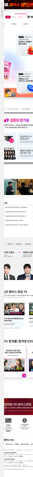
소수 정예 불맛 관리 (13, 109)
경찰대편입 (19, 244)
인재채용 (16, 444)
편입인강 (20, 17)
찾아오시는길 (9, 444)
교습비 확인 (21, 456)
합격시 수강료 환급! (21, 13)
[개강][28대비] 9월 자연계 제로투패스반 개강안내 (16, 216)
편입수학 (10, 244)
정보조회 (25, 465)
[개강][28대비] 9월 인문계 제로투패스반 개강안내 (16, 212)
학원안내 (2, 24)
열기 (2, 11)
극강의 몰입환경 (26, 109)
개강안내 (14, 24)
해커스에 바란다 (25, 444)
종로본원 (13, 17)
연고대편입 (28, 244)
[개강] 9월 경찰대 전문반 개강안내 (14, 220)
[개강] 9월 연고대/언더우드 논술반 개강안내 (16, 225)
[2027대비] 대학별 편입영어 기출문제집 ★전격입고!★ (16, 207)
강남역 (8, 17)
